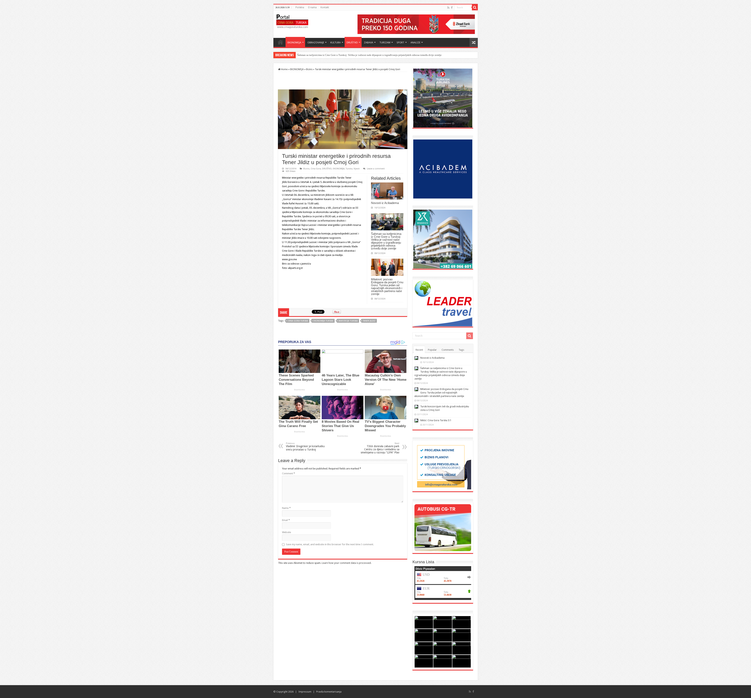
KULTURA (335, 42)
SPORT (400, 42)
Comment (288, 473)
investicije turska (348, 321)
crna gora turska (297, 321)
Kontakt (325, 7)
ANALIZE (415, 42)
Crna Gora (316, 168)
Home (280, 42)
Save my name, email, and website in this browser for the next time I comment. (330, 544)
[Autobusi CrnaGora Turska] (442, 527)
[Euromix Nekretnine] (442, 238)
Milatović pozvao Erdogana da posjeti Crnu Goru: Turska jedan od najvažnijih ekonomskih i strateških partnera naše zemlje (363, 55)
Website (286, 532)
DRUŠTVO (352, 42)
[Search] (475, 7)
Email (286, 520)
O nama (312, 7)
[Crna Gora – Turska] (292, 20)
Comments (448, 349)
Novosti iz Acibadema (385, 203)
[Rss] (448, 7)
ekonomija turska (323, 321)
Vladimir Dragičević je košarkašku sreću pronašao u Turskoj (305, 446)
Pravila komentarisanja (328, 691)
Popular (432, 349)
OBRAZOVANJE (315, 42)
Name (286, 508)
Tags (461, 349)
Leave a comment (376, 168)
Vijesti (357, 168)
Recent (419, 349)
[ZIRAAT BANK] (416, 23)
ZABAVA (368, 42)
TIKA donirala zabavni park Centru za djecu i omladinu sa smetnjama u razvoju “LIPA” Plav (380, 448)
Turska (349, 168)
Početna (300, 7)
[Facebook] (452, 7)
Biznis (309, 69)
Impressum (304, 691)
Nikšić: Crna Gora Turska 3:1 (435, 420)
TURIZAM (384, 42)
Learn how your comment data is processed (346, 562)
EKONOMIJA (294, 42)
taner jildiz (369, 321)
